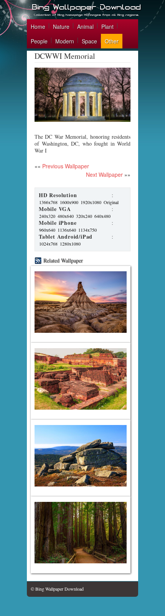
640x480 (102, 216)
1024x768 (48, 244)
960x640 (47, 230)
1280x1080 (70, 244)
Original (111, 202)
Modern (64, 41)
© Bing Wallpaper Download (57, 589)
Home (38, 26)
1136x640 (67, 230)
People (39, 41)
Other (112, 41)
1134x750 (87, 230)
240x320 (47, 216)
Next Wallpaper (104, 174)
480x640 (66, 216)
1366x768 (48, 202)
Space (89, 41)
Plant (107, 26)
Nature (61, 26)
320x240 (84, 216)
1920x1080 (91, 202)
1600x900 (69, 202)
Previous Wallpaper (65, 166)
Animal (85, 26)
